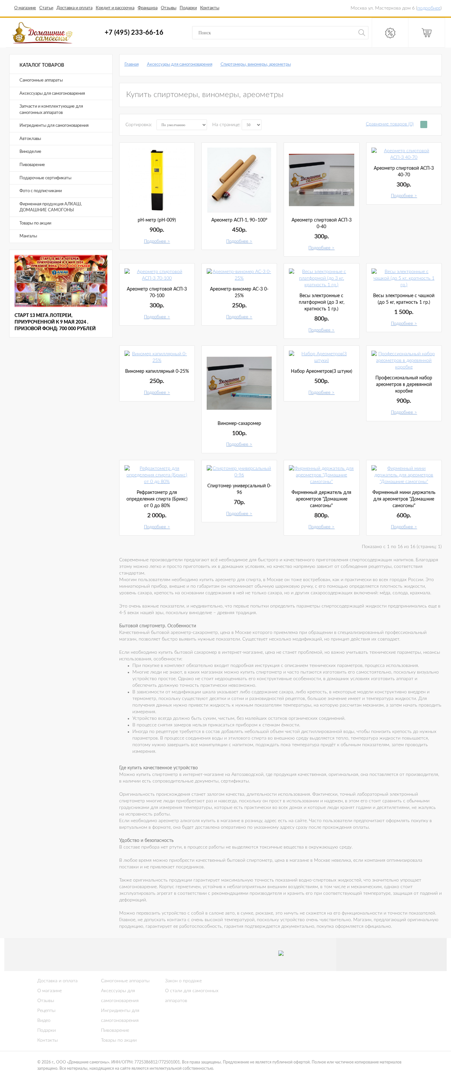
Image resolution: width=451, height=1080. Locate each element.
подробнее (428, 8)
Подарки (46, 1030)
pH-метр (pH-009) (157, 220)
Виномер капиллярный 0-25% (157, 371)
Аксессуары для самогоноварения (52, 93)
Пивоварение (32, 165)
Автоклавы (30, 139)
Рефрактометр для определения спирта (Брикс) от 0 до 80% (157, 499)
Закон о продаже (183, 981)
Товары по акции (35, 223)
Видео (44, 1020)
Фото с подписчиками (40, 191)
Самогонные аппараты (41, 80)
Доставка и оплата (57, 981)
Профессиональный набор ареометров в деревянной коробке (403, 385)
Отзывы (45, 1000)
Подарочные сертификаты (45, 178)
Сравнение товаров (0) (390, 124)
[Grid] (423, 124)
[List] (432, 124)
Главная (131, 64)
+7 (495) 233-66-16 (134, 32)
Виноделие (30, 152)
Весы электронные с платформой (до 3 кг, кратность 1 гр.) (321, 302)
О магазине (49, 991)
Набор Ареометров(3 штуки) (321, 371)
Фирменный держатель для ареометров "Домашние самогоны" (321, 499)
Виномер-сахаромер (239, 423)
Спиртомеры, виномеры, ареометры (256, 64)
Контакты (47, 1040)
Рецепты (46, 1010)
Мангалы (28, 236)
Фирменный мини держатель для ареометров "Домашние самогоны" (403, 499)
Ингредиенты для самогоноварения (53, 125)
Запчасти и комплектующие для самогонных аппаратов (51, 109)
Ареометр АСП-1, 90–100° (239, 220)
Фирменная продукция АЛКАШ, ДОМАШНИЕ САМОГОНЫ (50, 207)
